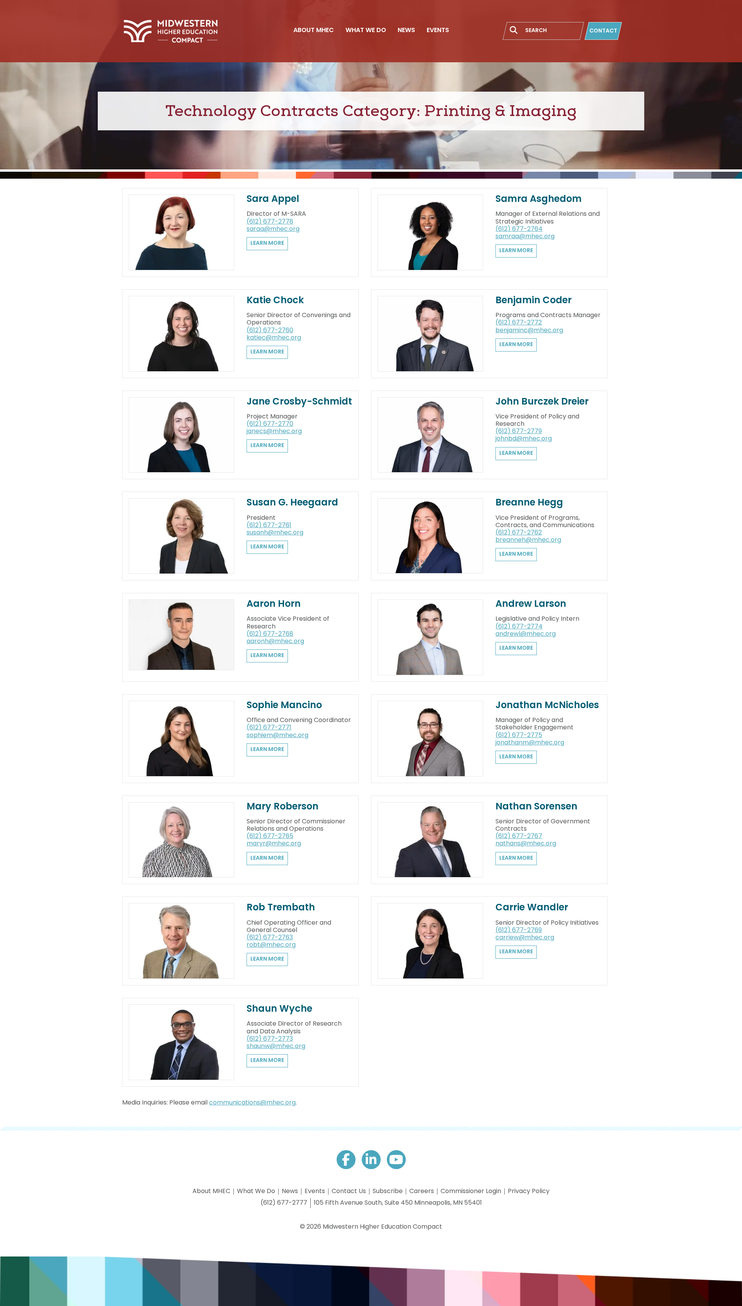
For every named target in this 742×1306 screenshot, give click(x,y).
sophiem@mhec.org (277, 736)
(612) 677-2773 (270, 1039)
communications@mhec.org (252, 1103)
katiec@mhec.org (274, 338)
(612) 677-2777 (283, 1203)
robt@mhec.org (271, 945)
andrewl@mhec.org (525, 634)
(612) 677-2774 (519, 627)
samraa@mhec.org (525, 237)
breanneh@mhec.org (528, 540)
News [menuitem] (406, 31)
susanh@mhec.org (275, 533)
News (290, 1191)
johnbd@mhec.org (523, 439)
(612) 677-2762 (518, 533)
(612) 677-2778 (270, 222)
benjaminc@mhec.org (529, 331)
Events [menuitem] (438, 31)
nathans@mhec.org (525, 844)
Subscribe (388, 1191)
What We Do (256, 1191)
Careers (421, 1191)
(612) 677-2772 (518, 323)
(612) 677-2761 (269, 526)
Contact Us (349, 1191)
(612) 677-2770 (270, 424)
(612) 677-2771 (269, 728)
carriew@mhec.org (524, 938)
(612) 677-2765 (270, 836)
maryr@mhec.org (274, 844)
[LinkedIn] (371, 1159)
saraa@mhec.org (273, 229)
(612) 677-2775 (518, 736)
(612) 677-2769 (518, 930)
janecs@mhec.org (274, 432)
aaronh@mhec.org (275, 642)
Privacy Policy (529, 1191)
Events (315, 1191)
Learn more (267, 243)
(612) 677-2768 (270, 634)
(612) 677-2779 (518, 432)
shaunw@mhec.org (276, 1046)
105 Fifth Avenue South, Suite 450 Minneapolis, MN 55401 (398, 1203)
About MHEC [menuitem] (313, 31)
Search (513, 30)
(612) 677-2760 (270, 331)
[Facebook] (346, 1159)
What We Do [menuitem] (365, 31)
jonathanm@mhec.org (529, 743)
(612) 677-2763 (270, 938)
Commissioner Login (471, 1191)
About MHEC (211, 1191)
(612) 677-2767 (518, 836)
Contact (603, 31)
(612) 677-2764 (519, 229)
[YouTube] (396, 1159)
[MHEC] (170, 31)
